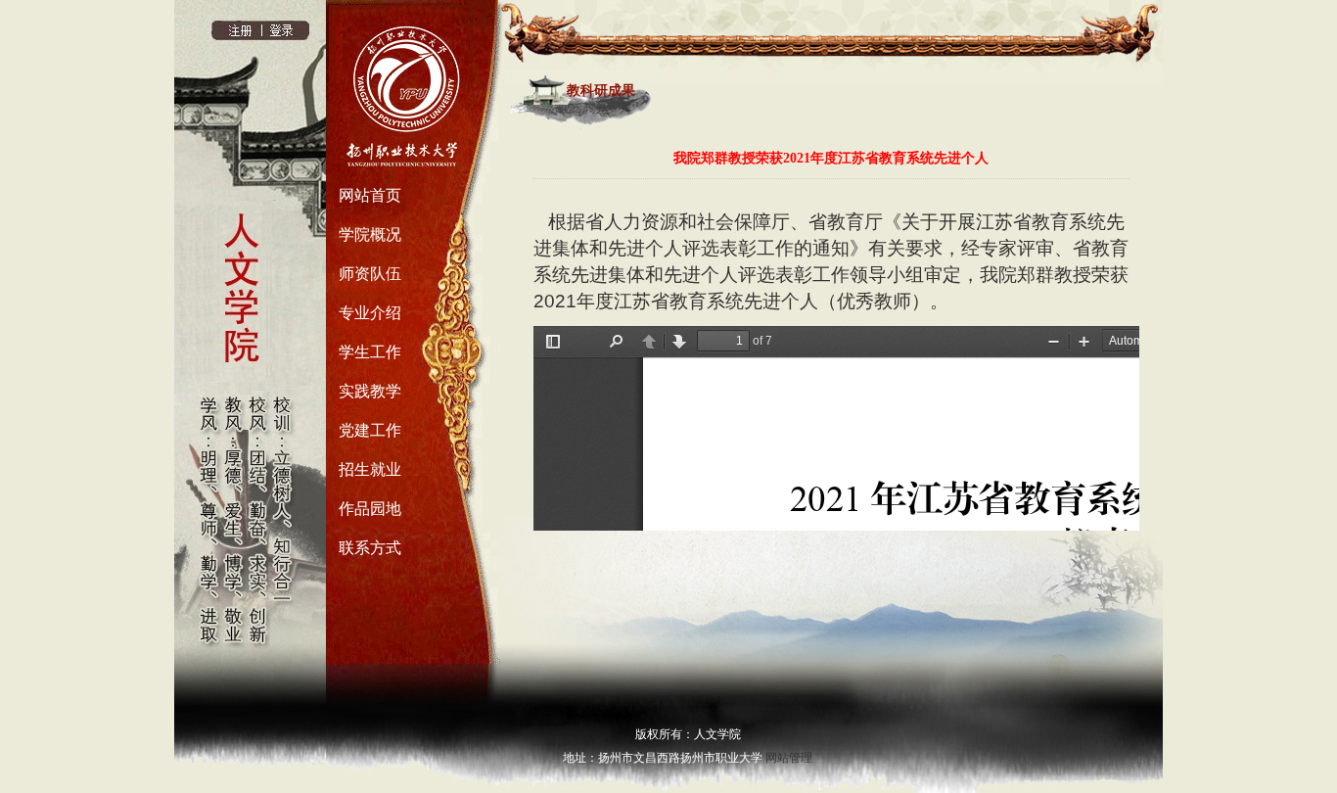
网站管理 (788, 758)
